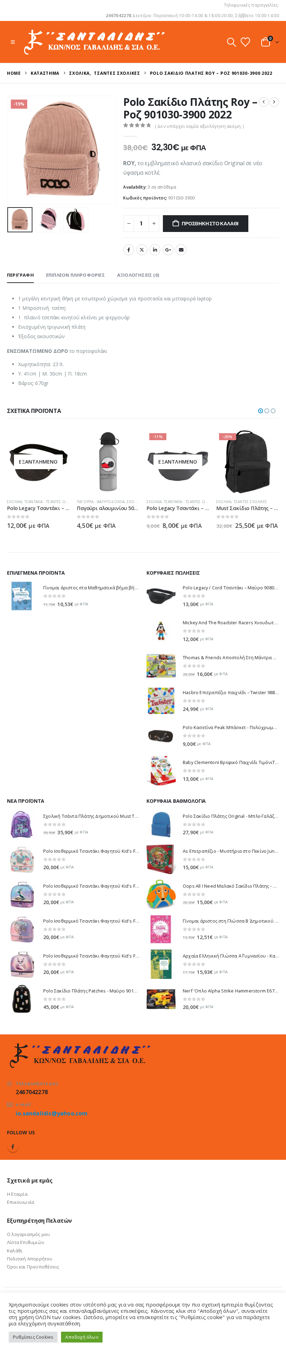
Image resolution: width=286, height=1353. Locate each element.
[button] (12, 42)
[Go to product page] (108, 461)
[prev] (264, 102)
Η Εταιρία (17, 1194)
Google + (168, 249)
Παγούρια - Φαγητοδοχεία (101, 501)
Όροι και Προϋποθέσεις (33, 1267)
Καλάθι (14, 1250)
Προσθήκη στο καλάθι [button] (128, 442)
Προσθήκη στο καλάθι (210, 223)
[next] (274, 102)
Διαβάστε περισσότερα (58, 442)
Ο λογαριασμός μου (28, 1234)
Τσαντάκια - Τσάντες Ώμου (49, 501)
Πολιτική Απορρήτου (30, 1259)
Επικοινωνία (20, 1202)
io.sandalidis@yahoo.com (52, 1113)
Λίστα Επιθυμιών (25, 1242)
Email (181, 249)
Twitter (142, 249)
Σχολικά (14, 501)
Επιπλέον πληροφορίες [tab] (75, 275)
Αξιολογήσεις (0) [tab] (138, 275)
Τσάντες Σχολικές (250, 501)
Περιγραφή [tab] (20, 275)
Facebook (128, 249)
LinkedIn (154, 249)
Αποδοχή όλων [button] (81, 1337)
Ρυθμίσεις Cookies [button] (33, 1337)
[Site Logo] (93, 42)
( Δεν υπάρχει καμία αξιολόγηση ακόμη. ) (199, 126)
